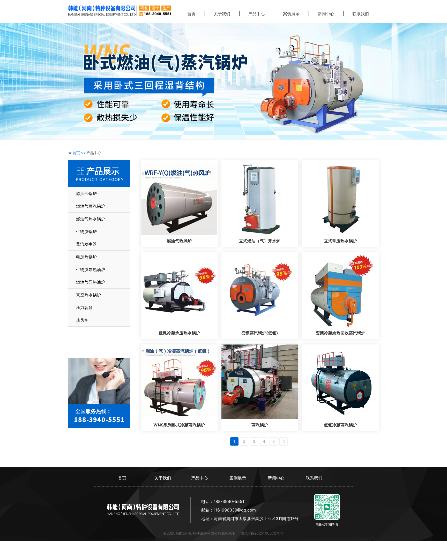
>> (283, 441)
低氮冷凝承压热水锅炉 (179, 332)
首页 (191, 13)
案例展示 (291, 13)
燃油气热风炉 (179, 240)
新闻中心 (326, 13)
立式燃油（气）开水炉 (259, 240)
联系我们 (360, 13)
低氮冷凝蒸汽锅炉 (340, 424)
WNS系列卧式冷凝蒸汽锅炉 (179, 424)
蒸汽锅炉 (259, 424)
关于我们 (222, 13)
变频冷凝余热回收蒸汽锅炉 (340, 332)
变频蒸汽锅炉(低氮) (259, 332)
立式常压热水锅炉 (340, 240)
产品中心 (256, 13)
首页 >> (80, 153)
